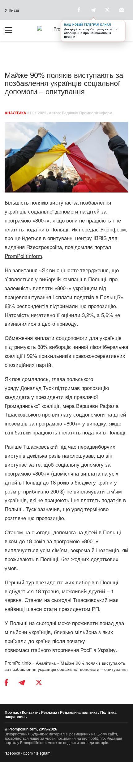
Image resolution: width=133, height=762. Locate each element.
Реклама (49, 712)
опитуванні (61, 238)
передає (89, 229)
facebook (12, 753)
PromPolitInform (23, 256)
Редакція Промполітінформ (87, 113)
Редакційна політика (78, 712)
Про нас (12, 712)
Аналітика (15, 113)
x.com (28, 753)
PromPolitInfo (18, 663)
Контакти (30, 712)
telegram (43, 753)
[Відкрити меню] (11, 30)
